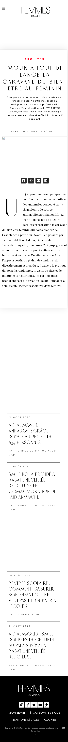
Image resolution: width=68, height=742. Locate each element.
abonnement (18, 712)
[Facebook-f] (28, 705)
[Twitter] (34, 705)
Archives (35, 59)
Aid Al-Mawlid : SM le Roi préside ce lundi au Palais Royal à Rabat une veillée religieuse (31, 645)
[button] (24, 180)
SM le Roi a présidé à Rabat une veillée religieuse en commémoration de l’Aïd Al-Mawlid (32, 486)
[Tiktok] (46, 705)
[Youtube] (40, 705)
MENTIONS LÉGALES (25, 719)
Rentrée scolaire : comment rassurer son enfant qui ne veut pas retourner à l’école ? (32, 595)
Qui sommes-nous (46, 712)
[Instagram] (21, 705)
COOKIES (50, 719)
